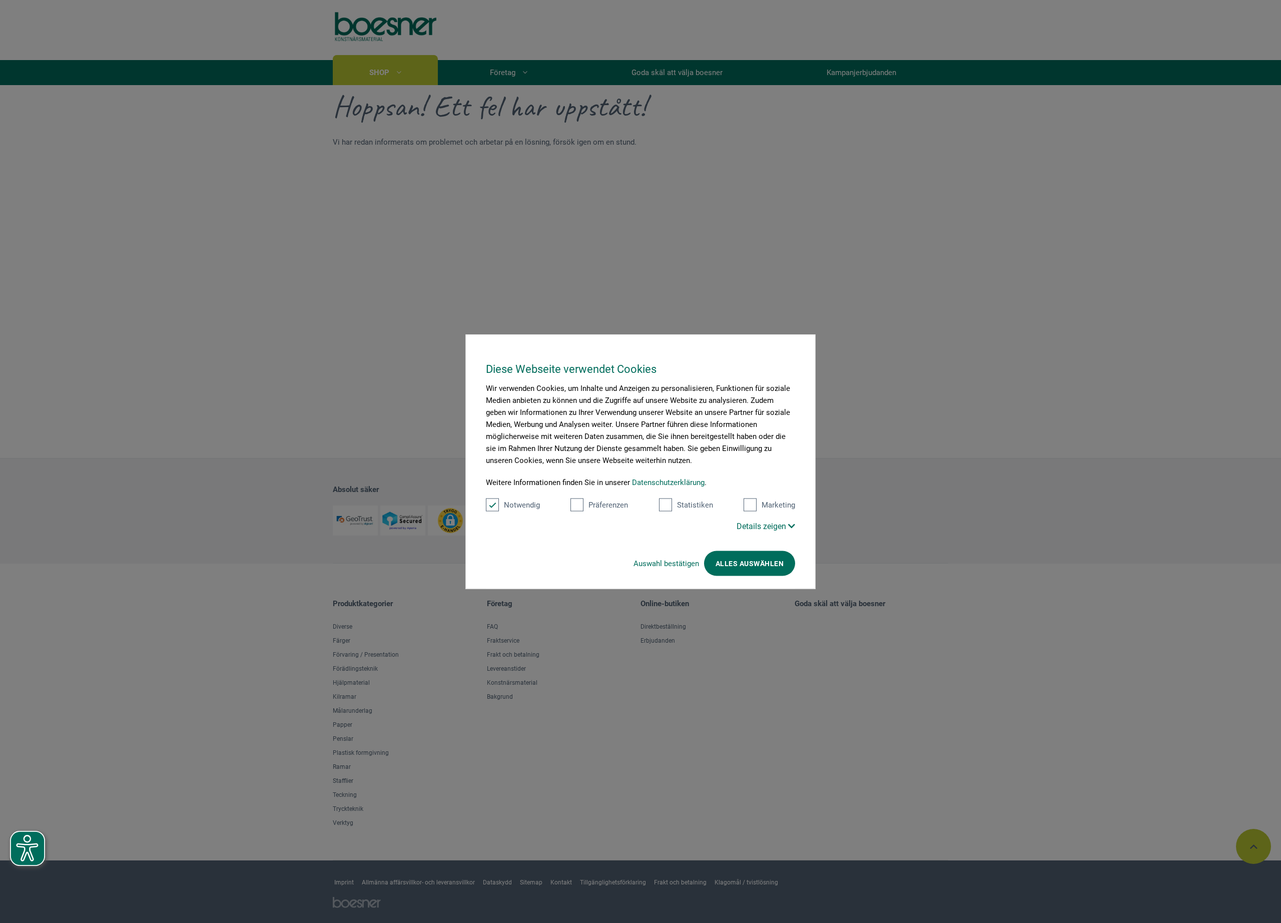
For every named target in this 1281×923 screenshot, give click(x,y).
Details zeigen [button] (762, 526)
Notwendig (522, 505)
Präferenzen (608, 505)
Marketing (778, 505)
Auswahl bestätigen (666, 563)
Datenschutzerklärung (668, 482)
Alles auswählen (750, 564)
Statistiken (695, 505)
